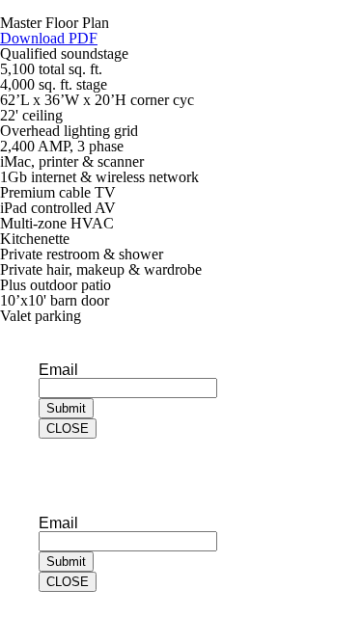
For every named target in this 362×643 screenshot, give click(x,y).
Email (58, 370)
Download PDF (48, 38)
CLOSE (67, 428)
